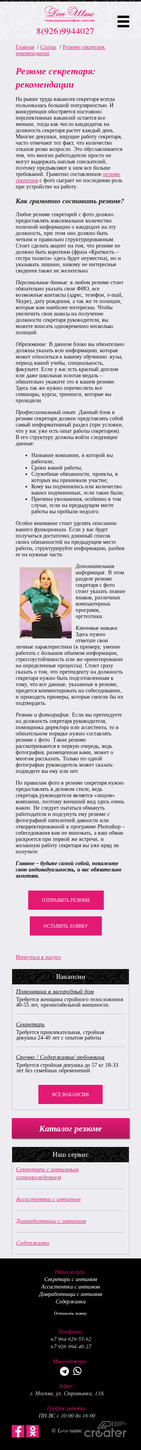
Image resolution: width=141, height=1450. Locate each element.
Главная (25, 47)
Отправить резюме (66, 900)
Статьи (48, 47)
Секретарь (30, 1024)
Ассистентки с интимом (48, 1199)
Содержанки (32, 1242)
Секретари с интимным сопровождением (47, 1173)
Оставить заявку (65, 926)
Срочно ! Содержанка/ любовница (60, 1057)
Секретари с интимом (70, 1279)
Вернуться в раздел (38, 957)
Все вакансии (70, 1094)
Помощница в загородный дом (55, 991)
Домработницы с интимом (51, 1220)
